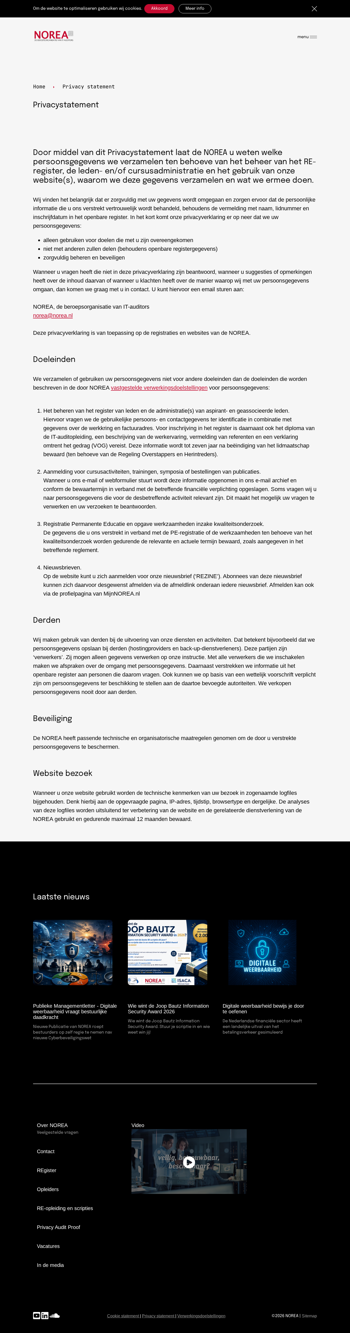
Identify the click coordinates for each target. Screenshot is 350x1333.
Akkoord (159, 8)
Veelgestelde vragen (57, 1132)
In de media (50, 1265)
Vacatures (48, 1246)
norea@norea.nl (53, 315)
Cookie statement (123, 1316)
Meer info (195, 8)
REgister (46, 1170)
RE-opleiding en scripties (65, 1208)
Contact (46, 1151)
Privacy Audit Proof (58, 1227)
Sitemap (309, 1316)
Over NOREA (52, 1125)
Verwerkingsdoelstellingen (201, 1316)
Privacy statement (158, 1316)
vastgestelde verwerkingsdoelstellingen (159, 387)
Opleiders (48, 1189)
